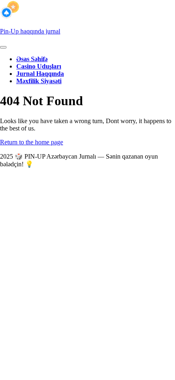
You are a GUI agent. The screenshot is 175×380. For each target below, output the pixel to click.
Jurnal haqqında (40, 73)
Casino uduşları (38, 66)
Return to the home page (31, 142)
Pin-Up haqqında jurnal (30, 31)
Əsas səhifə (32, 58)
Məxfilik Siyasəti (38, 80)
